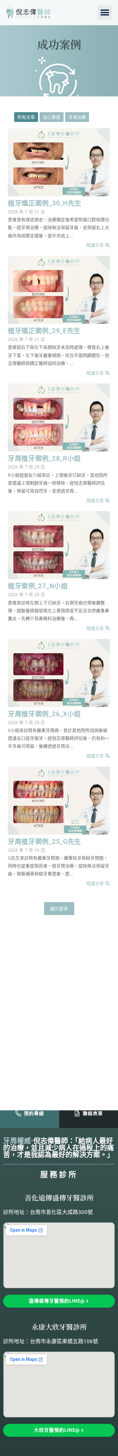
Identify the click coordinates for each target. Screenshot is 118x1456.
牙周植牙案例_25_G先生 (44, 841)
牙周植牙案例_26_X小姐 (44, 714)
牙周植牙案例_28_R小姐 (44, 458)
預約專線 (34, 1113)
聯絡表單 (93, 1113)
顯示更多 (59, 909)
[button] (105, 13)
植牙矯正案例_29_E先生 (44, 331)
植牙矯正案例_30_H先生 (44, 203)
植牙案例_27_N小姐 (38, 586)
